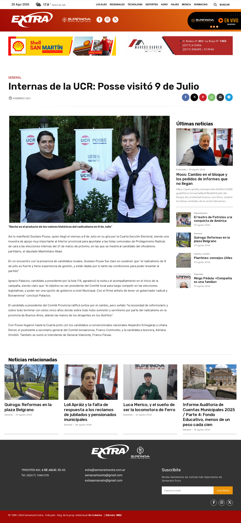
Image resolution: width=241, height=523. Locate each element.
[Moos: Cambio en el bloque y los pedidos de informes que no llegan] (204, 147)
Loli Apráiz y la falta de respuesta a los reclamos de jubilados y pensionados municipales (90, 412)
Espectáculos (200, 213)
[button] (220, 4)
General (14, 77)
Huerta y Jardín (202, 254)
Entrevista (181, 170)
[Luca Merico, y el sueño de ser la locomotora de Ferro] (150, 382)
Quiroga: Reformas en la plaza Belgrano (212, 239)
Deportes (198, 274)
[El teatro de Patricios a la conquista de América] (183, 219)
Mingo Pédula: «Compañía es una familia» (213, 280)
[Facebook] (99, 20)
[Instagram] (107, 20)
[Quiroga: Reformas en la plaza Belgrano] (183, 240)
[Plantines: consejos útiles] (183, 260)
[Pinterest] (203, 97)
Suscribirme (223, 490)
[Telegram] (229, 97)
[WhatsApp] (211, 97)
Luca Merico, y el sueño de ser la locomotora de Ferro (149, 407)
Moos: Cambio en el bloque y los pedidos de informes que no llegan (202, 179)
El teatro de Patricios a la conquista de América (213, 219)
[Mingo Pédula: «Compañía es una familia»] (183, 280)
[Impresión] (220, 97)
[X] (115, 20)
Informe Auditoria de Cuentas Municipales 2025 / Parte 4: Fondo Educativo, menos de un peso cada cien (209, 414)
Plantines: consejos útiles (213, 258)
